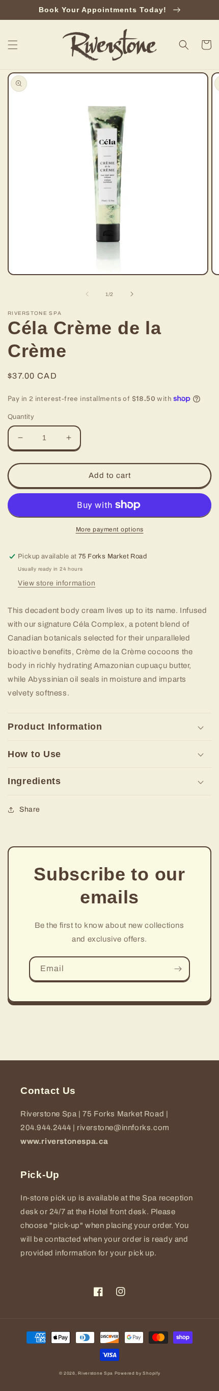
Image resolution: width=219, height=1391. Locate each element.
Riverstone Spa (95, 1373)
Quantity (21, 416)
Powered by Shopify (137, 1373)
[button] (13, 45)
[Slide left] (87, 294)
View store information (56, 583)
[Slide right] (132, 294)
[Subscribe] (178, 968)
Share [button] (29, 809)
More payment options (110, 529)
